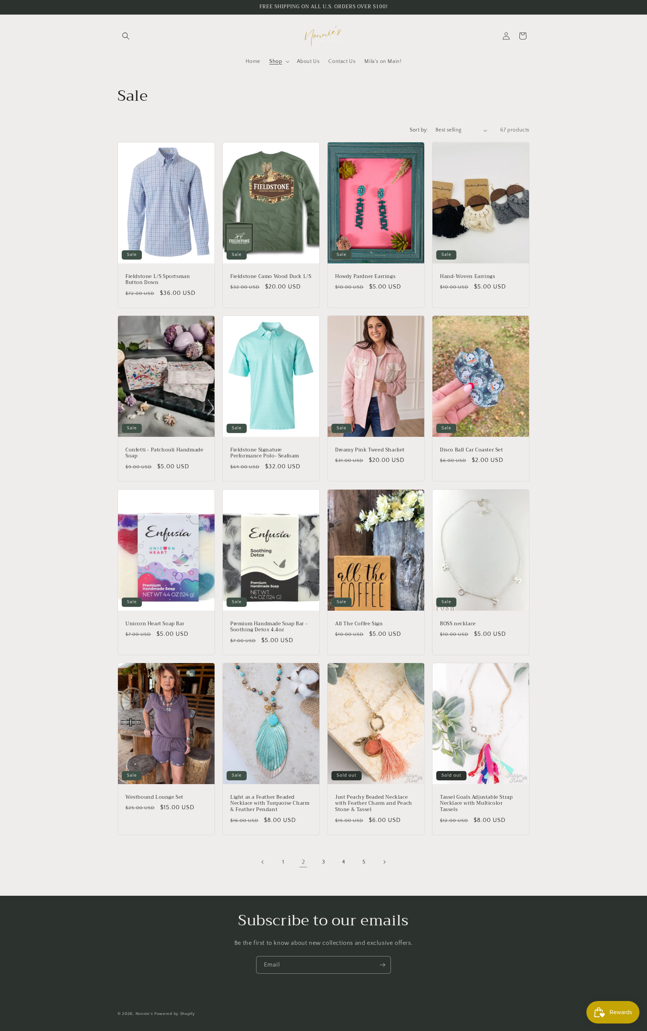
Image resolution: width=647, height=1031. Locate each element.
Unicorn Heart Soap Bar (154, 623)
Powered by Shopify (174, 1014)
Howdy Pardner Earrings (365, 276)
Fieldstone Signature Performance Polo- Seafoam (264, 453)
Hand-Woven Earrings (467, 276)
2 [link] (303, 862)
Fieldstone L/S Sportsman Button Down (157, 279)
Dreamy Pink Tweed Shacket (370, 450)
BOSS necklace (458, 623)
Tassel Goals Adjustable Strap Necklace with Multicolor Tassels (476, 803)
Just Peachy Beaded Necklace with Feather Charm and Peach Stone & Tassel (373, 803)
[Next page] (384, 862)
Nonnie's (144, 1014)
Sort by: (419, 130)
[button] (126, 36)
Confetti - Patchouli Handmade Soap (164, 453)
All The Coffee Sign (359, 623)
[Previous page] (263, 862)
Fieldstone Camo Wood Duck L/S (270, 276)
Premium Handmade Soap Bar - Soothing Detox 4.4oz (268, 626)
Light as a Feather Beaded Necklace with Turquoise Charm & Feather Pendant (269, 803)
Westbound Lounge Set (154, 797)
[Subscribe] (382, 965)
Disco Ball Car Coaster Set (471, 450)
